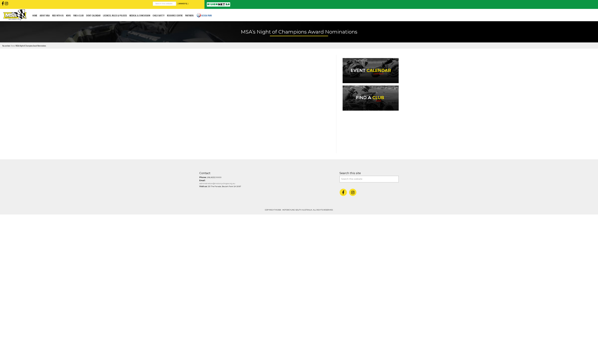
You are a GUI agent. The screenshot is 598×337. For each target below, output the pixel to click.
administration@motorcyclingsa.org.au (217, 183)
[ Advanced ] (183, 4)
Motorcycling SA (15, 15)
